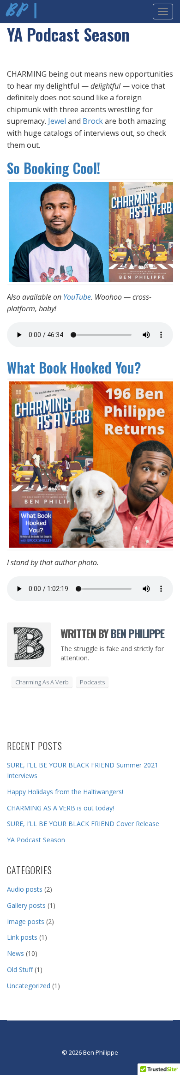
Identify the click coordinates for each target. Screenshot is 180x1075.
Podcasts (92, 682)
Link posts (22, 937)
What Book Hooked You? (74, 367)
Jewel (57, 121)
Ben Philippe (137, 633)
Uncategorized (28, 985)
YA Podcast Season (36, 839)
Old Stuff (20, 969)
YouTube (77, 297)
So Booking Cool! (53, 167)
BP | (23, 11)
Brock (93, 121)
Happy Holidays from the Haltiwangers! (65, 791)
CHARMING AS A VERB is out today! (60, 807)
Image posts (25, 921)
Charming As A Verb (42, 682)
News (15, 953)
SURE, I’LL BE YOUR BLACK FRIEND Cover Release (83, 823)
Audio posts (24, 889)
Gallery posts (26, 905)
